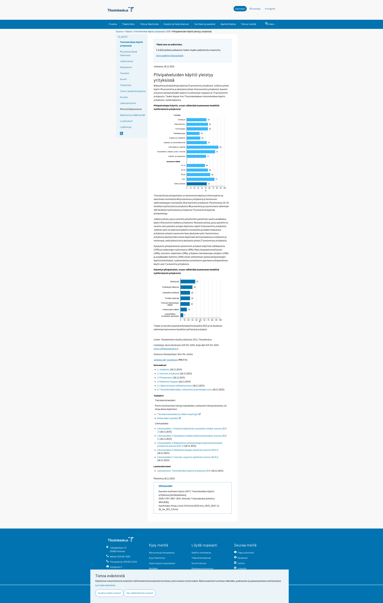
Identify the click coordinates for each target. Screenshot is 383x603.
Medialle (153, 568)
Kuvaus (124, 97)
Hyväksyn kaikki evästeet (109, 593)
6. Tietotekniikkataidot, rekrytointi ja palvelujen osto (184, 389)
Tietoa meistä (248, 24)
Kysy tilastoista (157, 557)
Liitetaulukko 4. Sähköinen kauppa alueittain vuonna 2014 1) (187, 449)
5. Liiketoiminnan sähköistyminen (174, 385)
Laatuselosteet (128, 103)
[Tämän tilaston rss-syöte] (133, 134)
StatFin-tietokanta (201, 552)
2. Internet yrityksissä (168, 373)
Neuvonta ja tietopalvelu (162, 552)
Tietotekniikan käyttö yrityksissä (149, 31)
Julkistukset (126, 61)
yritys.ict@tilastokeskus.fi (166, 348)
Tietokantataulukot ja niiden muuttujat (177, 414)
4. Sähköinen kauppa (167, 381)
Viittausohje (165, 485)
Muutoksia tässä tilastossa (128, 53)
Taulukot (124, 73)
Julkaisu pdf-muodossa (165, 359)
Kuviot (123, 79)
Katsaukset (126, 67)
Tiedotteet (125, 85)
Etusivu (113, 24)
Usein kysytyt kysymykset (162, 563)
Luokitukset (126, 120)
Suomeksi (240, 8)
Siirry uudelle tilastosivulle (169, 55)
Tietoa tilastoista (149, 24)
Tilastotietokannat (201, 557)
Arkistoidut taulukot (167, 418)
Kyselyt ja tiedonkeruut (176, 24)
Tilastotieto (128, 24)
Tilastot (128, 31)
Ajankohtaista (228, 24)
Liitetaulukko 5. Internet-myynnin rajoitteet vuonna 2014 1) (187, 457)
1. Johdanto (163, 369)
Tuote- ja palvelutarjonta (133, 91)
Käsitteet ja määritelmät (132, 115)
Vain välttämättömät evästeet (139, 593)
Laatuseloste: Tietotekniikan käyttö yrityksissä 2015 (184, 470)
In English (270, 8)
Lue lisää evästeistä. (105, 585)
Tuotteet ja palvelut (204, 24)
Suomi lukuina (199, 563)
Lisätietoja (125, 126)
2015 (168, 31)
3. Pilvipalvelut (164, 377)
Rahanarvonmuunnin (202, 568)
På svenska (254, 8)
